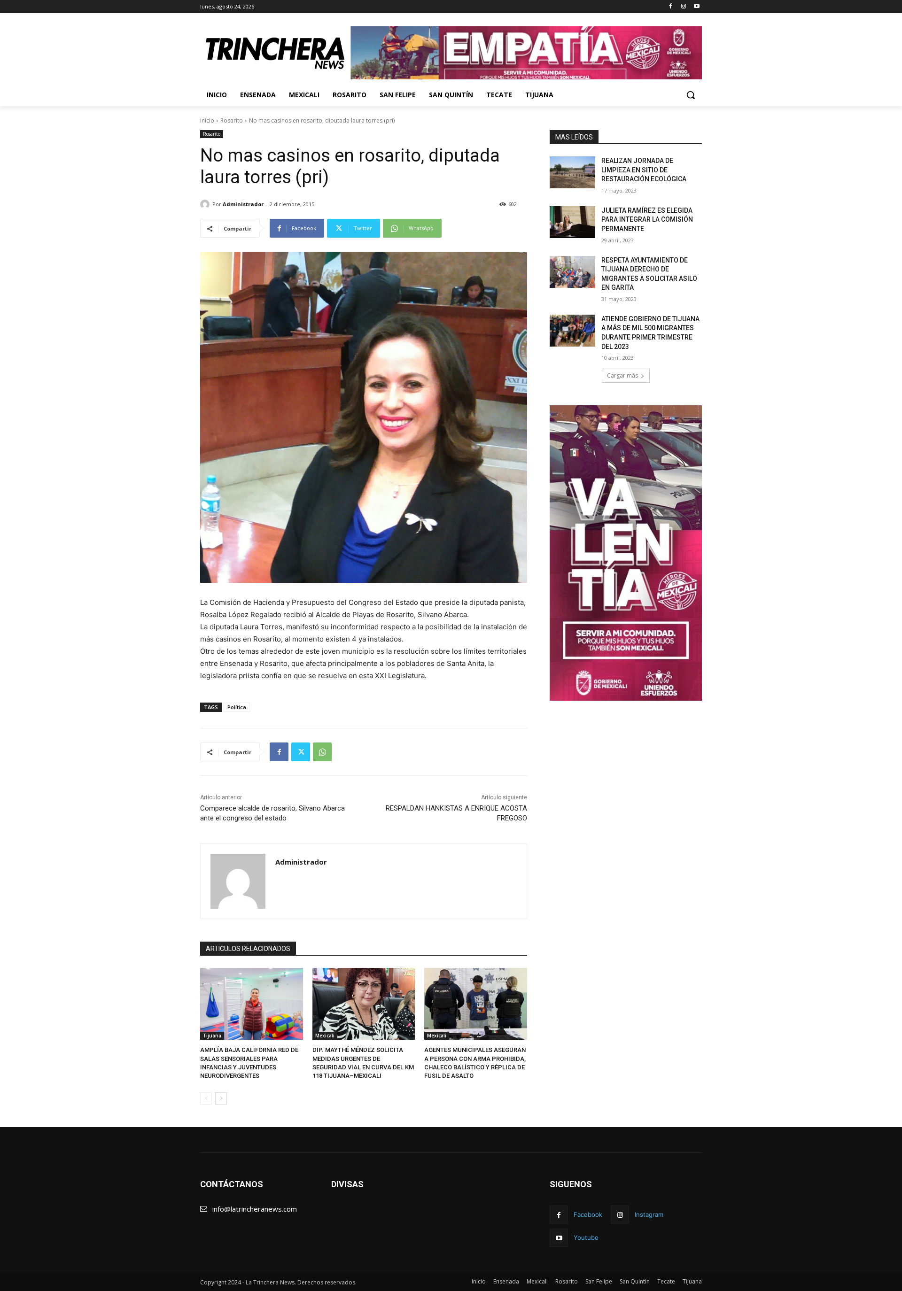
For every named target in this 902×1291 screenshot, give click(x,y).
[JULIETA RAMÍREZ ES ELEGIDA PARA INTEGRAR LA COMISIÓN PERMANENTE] (572, 222)
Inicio (207, 120)
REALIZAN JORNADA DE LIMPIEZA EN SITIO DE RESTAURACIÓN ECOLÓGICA (643, 170)
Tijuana (212, 1035)
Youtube (586, 1237)
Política (236, 707)
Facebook (588, 1214)
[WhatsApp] (322, 751)
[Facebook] (670, 6)
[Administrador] (206, 204)
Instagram (649, 1214)
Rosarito (231, 120)
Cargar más (622, 375)
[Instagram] (683, 6)
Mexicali (324, 1035)
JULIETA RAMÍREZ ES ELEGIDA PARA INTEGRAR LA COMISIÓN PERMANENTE (647, 219)
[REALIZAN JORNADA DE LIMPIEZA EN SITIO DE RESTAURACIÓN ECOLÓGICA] (572, 172)
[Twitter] (300, 751)
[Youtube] (696, 6)
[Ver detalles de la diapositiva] (526, 52)
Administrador (243, 204)
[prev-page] (206, 1098)
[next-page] (221, 1098)
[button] (690, 95)
